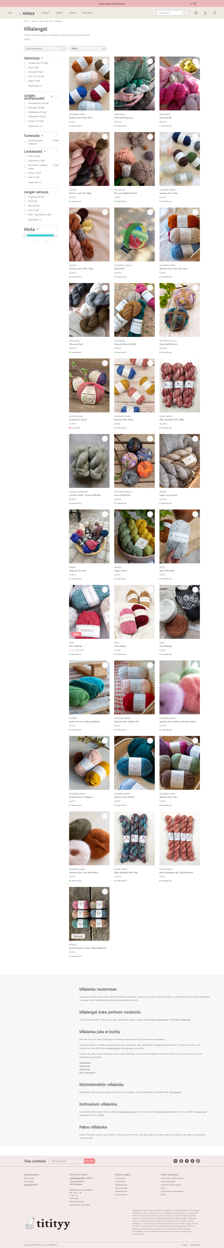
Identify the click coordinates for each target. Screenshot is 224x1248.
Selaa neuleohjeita (168, 1181)
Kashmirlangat (84, 1066)
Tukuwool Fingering (127, 1111)
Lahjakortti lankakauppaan (171, 1184)
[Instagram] (175, 1161)
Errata (163, 1194)
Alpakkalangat (84, 1062)
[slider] (25, 235)
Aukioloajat (74, 1198)
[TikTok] (192, 1161)
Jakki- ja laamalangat (87, 1072)
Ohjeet (59, 12)
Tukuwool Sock (201, 1111)
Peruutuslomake (121, 1188)
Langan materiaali (45, 21)
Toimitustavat (120, 1181)
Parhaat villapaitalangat (159, 1019)
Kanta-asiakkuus (121, 1194)
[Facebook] (181, 1161)
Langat (34, 21)
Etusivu (26, 21)
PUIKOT (72, 12)
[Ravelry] (187, 1161)
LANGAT (45, 12)
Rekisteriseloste (121, 1191)
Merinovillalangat (113, 1048)
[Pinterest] (198, 1161)
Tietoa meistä (29, 1178)
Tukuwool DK (162, 1111)
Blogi (163, 1188)
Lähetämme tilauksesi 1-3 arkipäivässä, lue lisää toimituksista (112, 3)
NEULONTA (87, 12)
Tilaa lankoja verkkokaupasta (172, 1178)
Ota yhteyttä (28, 1181)
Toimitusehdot (120, 1178)
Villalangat (58, 21)
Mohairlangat (84, 1069)
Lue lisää (27, 39)
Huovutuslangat (175, 1092)
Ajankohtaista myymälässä (80, 1204)
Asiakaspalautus (121, 1184)
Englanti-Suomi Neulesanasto (172, 1191)
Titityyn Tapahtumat (77, 1201)
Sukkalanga (185, 1019)
